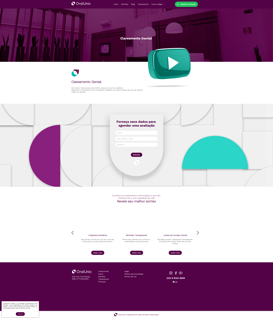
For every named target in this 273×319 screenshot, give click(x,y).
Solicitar (136, 155)
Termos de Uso (25, 308)
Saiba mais (97, 253)
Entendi (20, 314)
